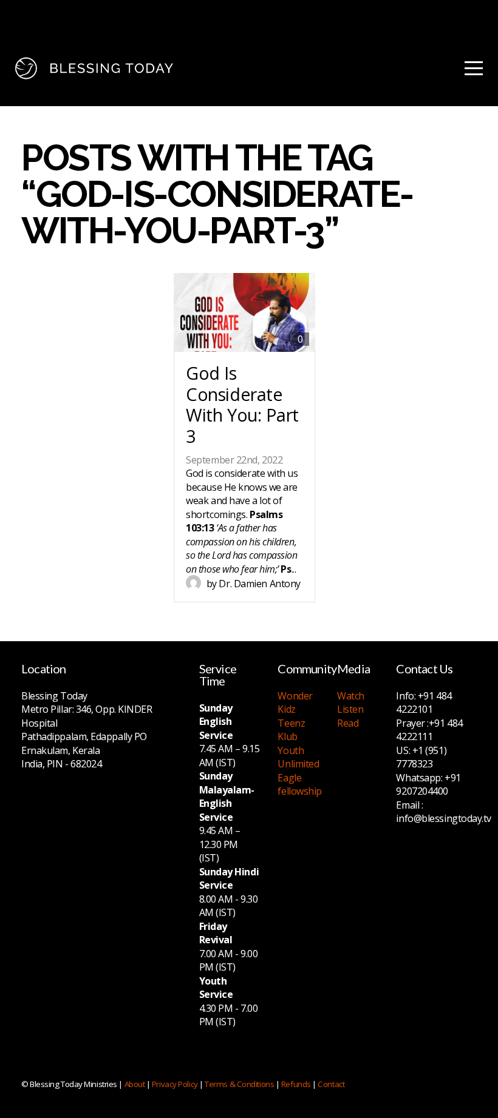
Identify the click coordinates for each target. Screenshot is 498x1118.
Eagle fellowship (300, 784)
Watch (350, 695)
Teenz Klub (291, 730)
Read (347, 723)
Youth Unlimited (298, 757)
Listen (350, 709)
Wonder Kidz (295, 702)
